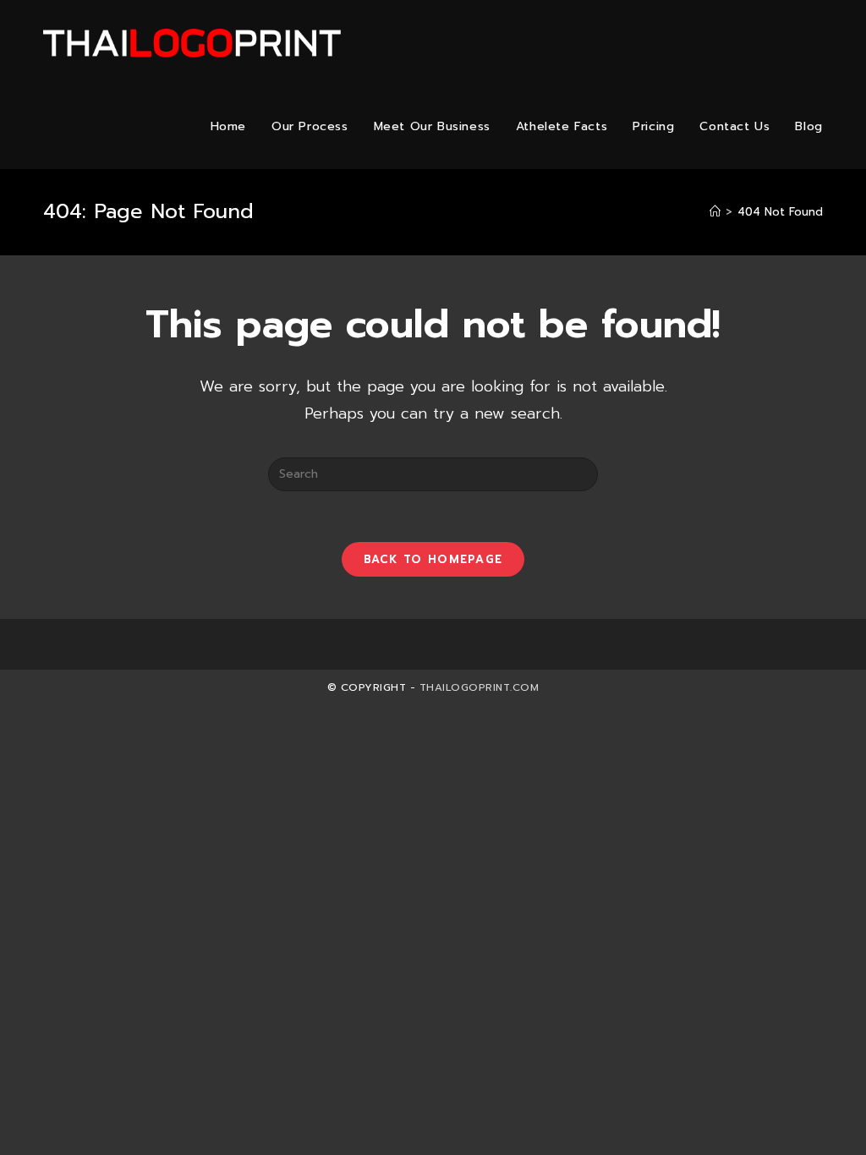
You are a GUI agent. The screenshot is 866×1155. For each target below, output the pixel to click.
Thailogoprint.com (479, 687)
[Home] (715, 212)
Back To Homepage (433, 559)
